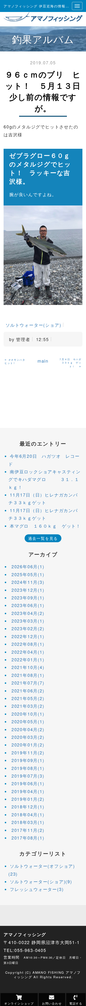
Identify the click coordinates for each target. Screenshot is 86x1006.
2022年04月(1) (27, 652)
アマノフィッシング (25, 934)
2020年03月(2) (27, 737)
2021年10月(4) (27, 667)
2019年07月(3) (27, 776)
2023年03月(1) (27, 621)
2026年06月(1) (27, 566)
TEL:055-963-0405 (25, 950)
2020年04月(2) (27, 729)
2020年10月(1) (27, 714)
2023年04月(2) (27, 613)
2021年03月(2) (27, 706)
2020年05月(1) (27, 721)
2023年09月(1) (27, 597)
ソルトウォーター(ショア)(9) (41, 881)
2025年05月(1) (27, 574)
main (43, 361)
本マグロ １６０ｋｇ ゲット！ (45, 526)
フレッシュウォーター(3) (37, 889)
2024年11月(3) (27, 582)
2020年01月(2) (27, 744)
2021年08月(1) (27, 675)
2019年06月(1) (27, 783)
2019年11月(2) (27, 752)
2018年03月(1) (27, 822)
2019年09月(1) (27, 760)
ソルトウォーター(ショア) (33, 325)
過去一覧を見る (43, 538)
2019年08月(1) (27, 768)
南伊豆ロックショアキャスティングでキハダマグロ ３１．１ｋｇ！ (44, 479)
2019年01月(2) (27, 799)
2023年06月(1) (27, 605)
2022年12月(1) (27, 636)
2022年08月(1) (27, 644)
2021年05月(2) (27, 698)
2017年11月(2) (27, 830)
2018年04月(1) (27, 814)
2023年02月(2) (27, 628)
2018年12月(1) (27, 806)
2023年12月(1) (27, 590)
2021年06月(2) (27, 690)
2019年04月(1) (27, 791)
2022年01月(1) (27, 659)
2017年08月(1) (27, 838)
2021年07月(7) (27, 683)
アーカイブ (43, 554)
